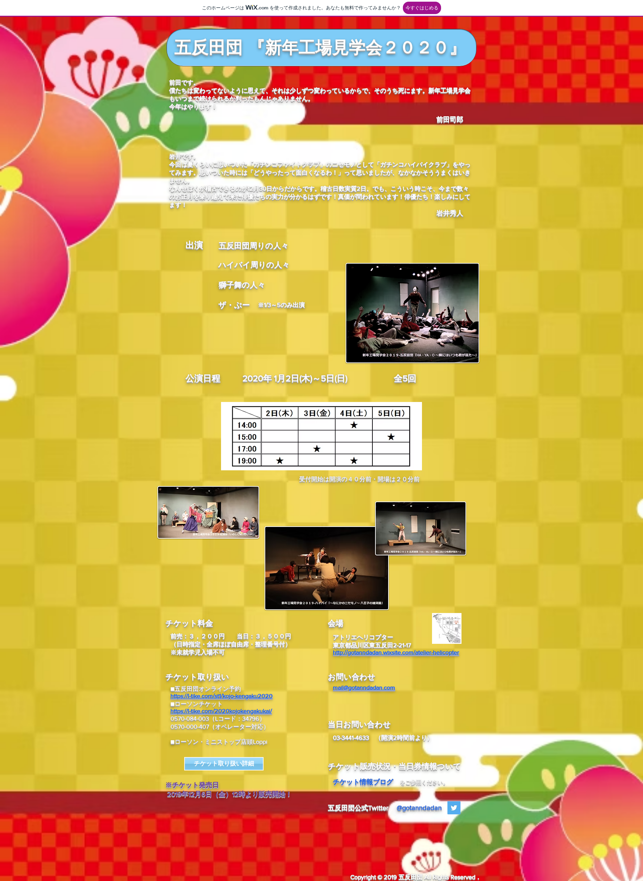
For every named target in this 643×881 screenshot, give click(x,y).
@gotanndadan (419, 807)
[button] (412, 313)
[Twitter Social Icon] (453, 807)
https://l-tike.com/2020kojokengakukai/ (221, 711)
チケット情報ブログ (363, 782)
